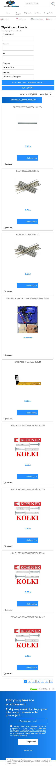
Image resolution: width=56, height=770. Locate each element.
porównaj (9, 164)
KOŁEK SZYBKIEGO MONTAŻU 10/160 (28, 617)
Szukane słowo (8, 34)
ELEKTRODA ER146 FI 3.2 (27, 235)
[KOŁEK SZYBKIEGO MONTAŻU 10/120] (27, 524)
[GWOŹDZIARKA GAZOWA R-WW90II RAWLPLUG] (27, 333)
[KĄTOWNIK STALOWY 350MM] (27, 389)
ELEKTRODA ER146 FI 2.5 (27, 171)
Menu (8, 13)
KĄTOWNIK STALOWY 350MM (27, 362)
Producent (6, 63)
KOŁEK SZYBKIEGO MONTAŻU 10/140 (28, 553)
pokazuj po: (44, 94)
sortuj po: (23, 94)
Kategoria (6, 72)
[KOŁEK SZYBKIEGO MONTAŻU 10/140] (27, 587)
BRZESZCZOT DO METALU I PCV (27, 107)
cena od (5, 44)
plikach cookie (11, 763)
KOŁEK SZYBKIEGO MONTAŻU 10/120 (28, 489)
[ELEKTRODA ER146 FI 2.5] (27, 193)
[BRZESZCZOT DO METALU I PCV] (27, 130)
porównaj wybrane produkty (23, 100)
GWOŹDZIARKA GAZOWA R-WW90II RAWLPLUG (27, 298)
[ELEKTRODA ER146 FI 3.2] (27, 257)
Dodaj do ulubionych (50, 164)
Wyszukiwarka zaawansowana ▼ (28, 82)
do (4, 53)
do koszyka (31, 158)
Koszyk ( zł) (48, 13)
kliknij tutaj (29, 733)
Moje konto (28, 13)
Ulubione (38, 13)
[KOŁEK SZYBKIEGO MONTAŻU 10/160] (27, 651)
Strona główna (18, 13)
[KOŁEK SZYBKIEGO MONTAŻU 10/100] (27, 460)
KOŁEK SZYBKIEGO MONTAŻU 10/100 (28, 426)
